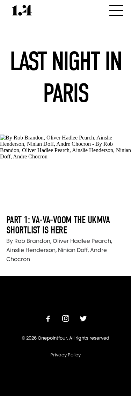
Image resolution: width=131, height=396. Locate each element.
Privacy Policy (65, 354)
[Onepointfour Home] (22, 10)
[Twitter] (83, 319)
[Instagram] (65, 319)
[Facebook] (48, 319)
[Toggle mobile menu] (116, 9)
